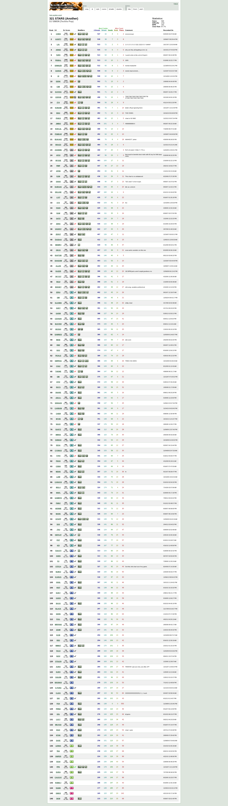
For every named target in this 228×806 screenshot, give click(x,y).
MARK (58, 514)
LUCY (58, 719)
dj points (119, 9)
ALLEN (58, 266)
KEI (58, 545)
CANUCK (58, 482)
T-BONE (58, 371)
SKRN (58, 614)
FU (58, 561)
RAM (58, 213)
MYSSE (58, 160)
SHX (58, 524)
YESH (58, 762)
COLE (58, 366)
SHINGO (58, 440)
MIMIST (58, 646)
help (129, 9)
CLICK (58, 693)
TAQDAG (58, 240)
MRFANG (58, 625)
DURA (58, 772)
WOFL (58, 493)
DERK (58, 81)
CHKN (58, 34)
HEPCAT (58, 535)
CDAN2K (58, 319)
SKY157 (58, 276)
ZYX (58, 102)
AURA (58, 667)
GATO (58, 218)
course (104, 9)
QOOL (58, 582)
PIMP (58, 166)
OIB (58, 377)
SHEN (58, 556)
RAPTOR (58, 255)
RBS (58, 640)
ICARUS (58, 577)
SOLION (58, 677)
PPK (58, 767)
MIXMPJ (58, 245)
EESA (58, 445)
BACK (58, 603)
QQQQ (58, 182)
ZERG (58, 224)
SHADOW (58, 261)
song (86, 9)
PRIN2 (58, 709)
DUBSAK (58, 187)
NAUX (58, 424)
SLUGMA (58, 303)
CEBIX (58, 466)
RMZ (58, 345)
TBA (58, 751)
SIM (58, 298)
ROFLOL (58, 129)
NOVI (58, 656)
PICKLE (58, 356)
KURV (58, 672)
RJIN (58, 176)
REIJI (58, 282)
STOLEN (58, 661)
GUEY (58, 308)
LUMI (58, 477)
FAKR (58, 208)
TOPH (58, 55)
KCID (58, 635)
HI (58, 76)
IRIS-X (58, 487)
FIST (58, 540)
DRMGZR (58, 66)
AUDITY (58, 39)
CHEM (58, 414)
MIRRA (58, 435)
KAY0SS (58, 92)
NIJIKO (58, 572)
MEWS (58, 472)
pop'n (141, 9)
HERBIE (58, 509)
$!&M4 (58, 788)
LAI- (58, 44)
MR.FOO (58, 725)
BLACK (58, 609)
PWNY (58, 503)
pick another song (55, 15)
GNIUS (58, 793)
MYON (58, 419)
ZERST (58, 234)
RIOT (58, 588)
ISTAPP (58, 519)
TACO (58, 651)
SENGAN (58, 403)
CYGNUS (58, 451)
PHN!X (58, 118)
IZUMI (58, 630)
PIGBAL (58, 60)
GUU (58, 350)
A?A (58, 203)
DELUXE (58, 192)
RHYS (58, 387)
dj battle (111, 9)
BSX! (58, 730)
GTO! (58, 382)
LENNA (58, 746)
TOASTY (58, 551)
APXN (58, 171)
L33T (58, 197)
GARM (58, 313)
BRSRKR (58, 683)
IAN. (58, 714)
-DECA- (58, 398)
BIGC (58, 113)
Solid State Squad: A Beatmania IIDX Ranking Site (66, 6)
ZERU (58, 292)
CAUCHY (58, 777)
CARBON (58, 408)
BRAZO (58, 145)
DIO (58, 698)
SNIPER (58, 756)
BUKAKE (58, 139)
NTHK (58, 735)
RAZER (58, 271)
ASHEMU (58, 150)
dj (92, 9)
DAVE (58, 741)
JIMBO (58, 124)
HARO (58, 598)
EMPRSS (58, 361)
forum (135, 9)
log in (176, 3)
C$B (58, 87)
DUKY (58, 593)
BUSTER (58, 324)
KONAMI (58, 108)
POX (58, 704)
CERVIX (58, 97)
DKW (58, 799)
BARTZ (58, 429)
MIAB (58, 340)
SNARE (58, 393)
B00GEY (58, 287)
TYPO (58, 456)
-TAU (58, 530)
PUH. (58, 619)
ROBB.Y (58, 783)
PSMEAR (58, 134)
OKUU (58, 250)
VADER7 (58, 229)
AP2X (58, 155)
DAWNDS (58, 335)
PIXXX (58, 461)
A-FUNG (58, 688)
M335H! (58, 329)
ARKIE (58, 50)
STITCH (58, 567)
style (97, 9)
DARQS (58, 71)
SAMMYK (58, 498)
